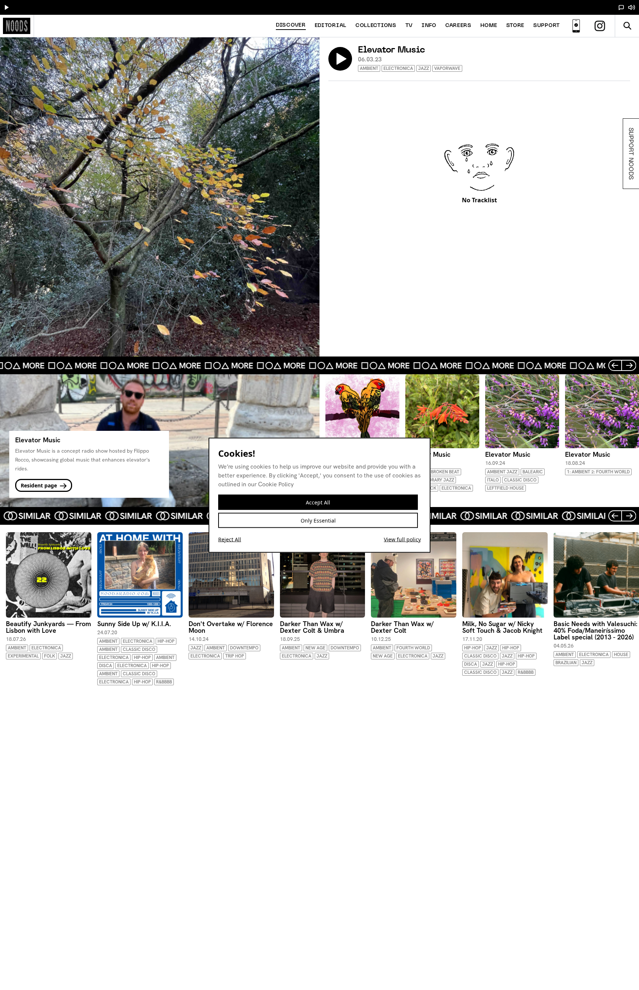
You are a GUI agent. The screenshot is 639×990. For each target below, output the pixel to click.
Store (515, 25)
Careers (458, 25)
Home (488, 25)
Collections (375, 25)
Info (429, 25)
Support (546, 25)
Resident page (39, 485)
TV (409, 25)
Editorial (330, 25)
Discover (291, 25)
